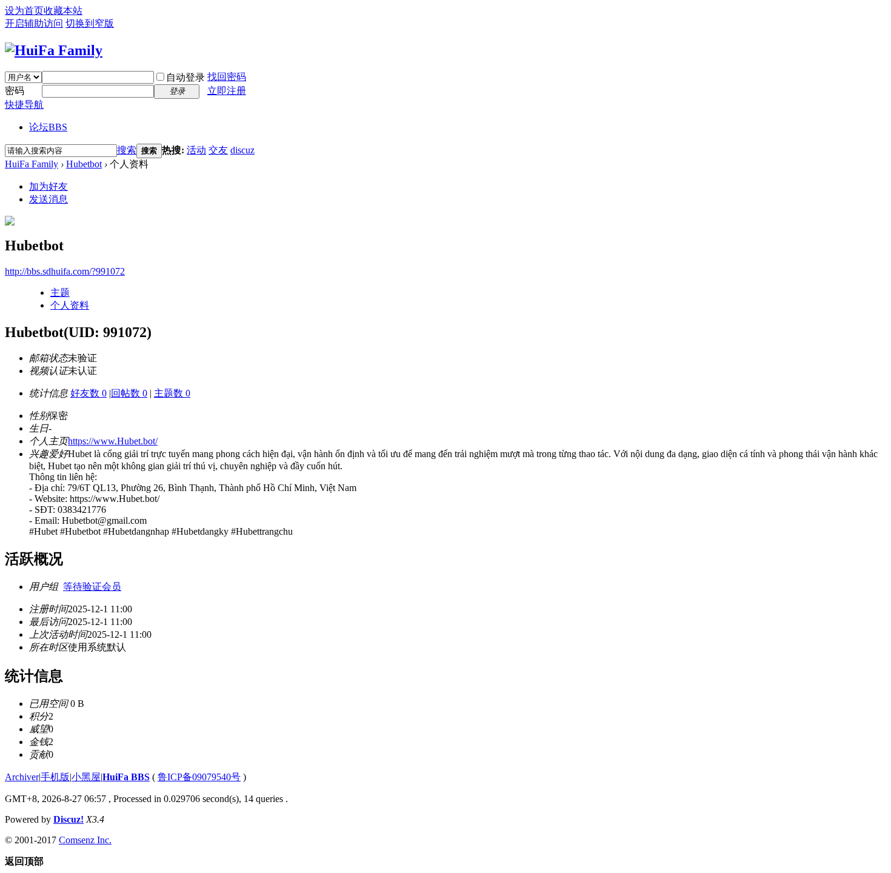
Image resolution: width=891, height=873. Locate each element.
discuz (242, 150)
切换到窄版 (89, 23)
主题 (60, 292)
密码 (14, 90)
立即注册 (226, 90)
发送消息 (48, 199)
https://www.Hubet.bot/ (113, 441)
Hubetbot (84, 164)
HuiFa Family (31, 164)
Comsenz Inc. (85, 840)
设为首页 (24, 10)
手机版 (55, 777)
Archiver (22, 777)
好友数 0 (88, 393)
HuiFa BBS (126, 777)
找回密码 (226, 77)
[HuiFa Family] (53, 50)
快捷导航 (24, 104)
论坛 (48, 127)
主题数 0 (172, 393)
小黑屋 (86, 777)
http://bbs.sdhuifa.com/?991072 (65, 271)
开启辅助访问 (34, 23)
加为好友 (48, 186)
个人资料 (69, 305)
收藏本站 (63, 10)
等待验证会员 (92, 586)
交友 (218, 150)
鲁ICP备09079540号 (199, 777)
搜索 (126, 150)
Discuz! (68, 819)
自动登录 (185, 77)
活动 (196, 150)
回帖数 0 (129, 393)
